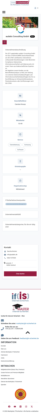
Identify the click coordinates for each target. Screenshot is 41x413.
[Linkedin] (20, 406)
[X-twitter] (32, 406)
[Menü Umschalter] (4, 12)
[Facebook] (9, 406)
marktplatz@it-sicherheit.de (26, 323)
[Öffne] (38, 8)
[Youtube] (15, 406)
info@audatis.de (12, 254)
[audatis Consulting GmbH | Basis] (20, 29)
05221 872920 (11, 258)
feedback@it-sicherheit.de (29, 338)
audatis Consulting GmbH (20, 36)
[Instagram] (26, 406)
